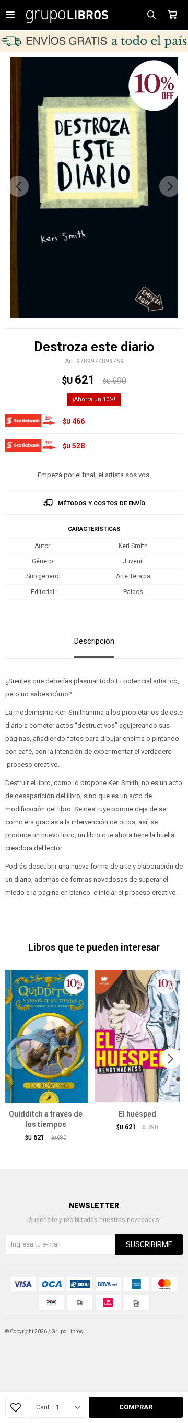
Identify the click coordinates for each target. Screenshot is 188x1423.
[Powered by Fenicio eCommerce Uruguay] (167, 1331)
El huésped (137, 1114)
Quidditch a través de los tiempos (46, 1119)
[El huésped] (137, 1036)
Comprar (135, 1407)
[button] (169, 186)
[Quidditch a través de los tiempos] (46, 1036)
